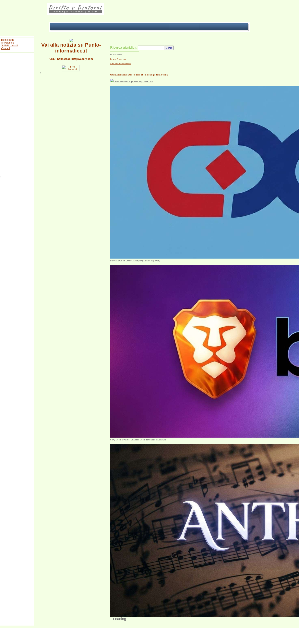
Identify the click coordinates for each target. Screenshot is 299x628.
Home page (7, 39)
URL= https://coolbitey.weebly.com (71, 58)
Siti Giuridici (7, 42)
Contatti (5, 48)
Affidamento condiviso (120, 63)
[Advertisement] (17, 115)
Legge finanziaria (118, 59)
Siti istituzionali (9, 45)
